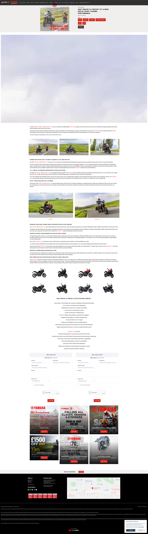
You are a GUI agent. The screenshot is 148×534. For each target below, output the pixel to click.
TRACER (85, 19)
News (62, 2)
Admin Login (139, 506)
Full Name (33, 360)
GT (84, 23)
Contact (24, 2)
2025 (80, 19)
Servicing (51, 2)
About (77, 2)
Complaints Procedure (84, 2)
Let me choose (141, 527)
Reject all (140, 530)
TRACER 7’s (60, 230)
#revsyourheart (100, 19)
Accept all (131, 530)
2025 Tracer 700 (51, 357)
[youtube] (36, 490)
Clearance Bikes (42, 2)
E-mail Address (56, 360)
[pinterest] (33, 490)
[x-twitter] (34, 490)
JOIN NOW (81, 471)
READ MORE (44, 431)
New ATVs (32, 2)
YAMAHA (92, 19)
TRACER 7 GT (48, 126)
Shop (59, 2)
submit (50, 400)
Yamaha (36, 126)
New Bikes (28, 2)
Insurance (56, 2)
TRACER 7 (40, 126)
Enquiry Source (34, 378)
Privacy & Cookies (144, 506)
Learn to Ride (72, 2)
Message (33, 370)
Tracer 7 (51, 219)
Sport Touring (72, 126)
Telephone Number (34, 365)
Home (21, 2)
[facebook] (29, 490)
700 (79, 23)
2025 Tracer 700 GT (97, 357)
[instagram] (31, 490)
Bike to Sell (66, 2)
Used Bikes (36, 2)
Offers (46, 2)
